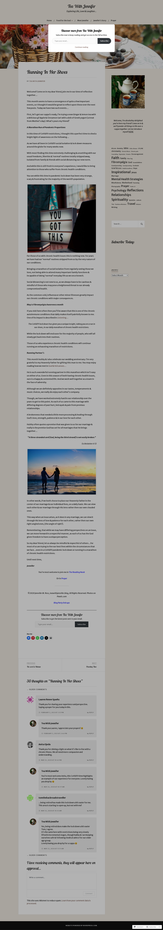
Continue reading (81, 47)
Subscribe (104, 41)
